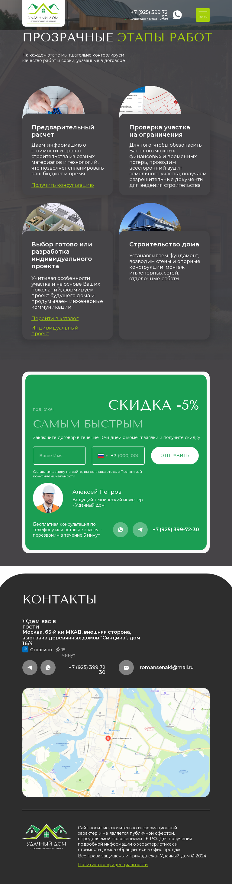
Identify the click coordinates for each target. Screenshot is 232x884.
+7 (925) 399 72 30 (149, 14)
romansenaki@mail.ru (167, 667)
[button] (62, 185)
